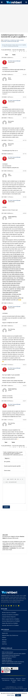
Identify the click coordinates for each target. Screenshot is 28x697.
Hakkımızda (18, 678)
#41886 (24, 170)
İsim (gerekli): (7, 461)
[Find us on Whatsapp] (16, 606)
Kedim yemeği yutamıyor (7, 652)
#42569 (24, 213)
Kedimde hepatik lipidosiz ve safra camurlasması (13, 661)
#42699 (24, 419)
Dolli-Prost (4, 644)
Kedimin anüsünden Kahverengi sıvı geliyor (11, 663)
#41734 (24, 140)
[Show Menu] (1, 2)
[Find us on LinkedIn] (6, 606)
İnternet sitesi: (7, 470)
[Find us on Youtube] (11, 606)
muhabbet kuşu (7, 40)
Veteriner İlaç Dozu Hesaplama (7, 678)
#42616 (24, 364)
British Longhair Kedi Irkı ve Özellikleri (10, 619)
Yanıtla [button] (11, 57)
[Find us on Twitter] (3, 606)
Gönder (6, 507)
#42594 (24, 303)
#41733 (24, 117)
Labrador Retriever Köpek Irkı (9, 616)
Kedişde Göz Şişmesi (7, 658)
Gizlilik (23, 680)
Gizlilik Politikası (10, 695)
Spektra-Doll (5, 633)
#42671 (24, 400)
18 (23, 51)
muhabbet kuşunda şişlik (11, 41)
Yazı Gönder (13, 680)
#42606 (24, 325)
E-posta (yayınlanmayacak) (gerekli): (12, 466)
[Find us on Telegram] (18, 606)
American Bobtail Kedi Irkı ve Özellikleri (11, 621)
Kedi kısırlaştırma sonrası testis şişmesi (11, 655)
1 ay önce (24, 44)
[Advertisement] (14, 18)
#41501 (24, 97)
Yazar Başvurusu (5, 680)
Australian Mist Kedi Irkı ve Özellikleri (10, 625)
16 (19, 51)
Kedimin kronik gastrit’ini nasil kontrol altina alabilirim (14, 653)
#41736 (24, 153)
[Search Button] (26, 2)
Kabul (18, 695)
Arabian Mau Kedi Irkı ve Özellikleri (10, 623)
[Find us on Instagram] (13, 606)
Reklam (18, 680)
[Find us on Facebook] (1, 606)
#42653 (24, 385)
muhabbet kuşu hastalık (14, 40)
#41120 (24, 57)
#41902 (24, 197)
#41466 (24, 74)
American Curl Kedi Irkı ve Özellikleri (10, 614)
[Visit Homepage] (14, 2)
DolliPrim (4, 637)
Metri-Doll (4, 639)
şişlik (18, 41)
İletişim (13, 682)
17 (21, 51)
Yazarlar (23, 678)
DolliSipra (4, 642)
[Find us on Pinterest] (8, 606)
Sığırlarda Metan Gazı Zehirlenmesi (10, 635)
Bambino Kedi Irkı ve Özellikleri (9, 612)
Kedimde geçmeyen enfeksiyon (9, 657)
